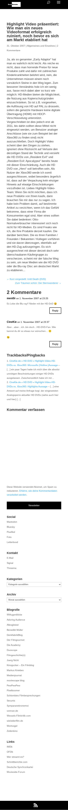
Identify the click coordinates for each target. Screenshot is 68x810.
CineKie (12, 322)
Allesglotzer (13, 624)
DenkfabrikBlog (15, 635)
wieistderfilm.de (15, 720)
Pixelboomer (13, 690)
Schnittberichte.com (17, 762)
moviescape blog (15, 680)
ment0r (11, 298)
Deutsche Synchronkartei (20, 767)
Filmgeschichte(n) (16, 655)
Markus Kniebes (15, 670)
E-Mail (10, 558)
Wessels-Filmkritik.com (19, 715)
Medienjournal (14, 675)
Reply (55, 310)
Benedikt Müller (15, 630)
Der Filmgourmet (15, 640)
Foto (9, 537)
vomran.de (12, 710)
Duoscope (12, 650)
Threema (11, 568)
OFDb (10, 751)
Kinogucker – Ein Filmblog (20, 665)
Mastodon (12, 521)
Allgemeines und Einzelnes (41, 45)
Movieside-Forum (16, 772)
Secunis (11, 700)
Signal (10, 563)
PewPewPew (13, 685)
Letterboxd (12, 542)
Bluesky (11, 527)
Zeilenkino (12, 731)
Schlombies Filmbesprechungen (23, 695)
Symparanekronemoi (18, 705)
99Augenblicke (14, 614)
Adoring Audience (16, 619)
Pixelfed (11, 532)
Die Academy (13, 645)
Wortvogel (12, 726)
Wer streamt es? (15, 757)
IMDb (9, 746)
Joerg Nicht (13, 660)
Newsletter (34, 505)
